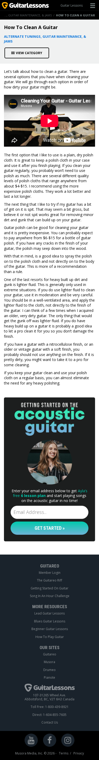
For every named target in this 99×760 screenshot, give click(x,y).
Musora (49, 662)
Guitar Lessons (71, 5)
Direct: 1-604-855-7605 (49, 715)
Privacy (78, 753)
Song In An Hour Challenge (49, 596)
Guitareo (49, 654)
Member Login (49, 573)
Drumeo (49, 670)
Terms (63, 753)
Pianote (49, 677)
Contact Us (49, 722)
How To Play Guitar (49, 637)
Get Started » (50, 528)
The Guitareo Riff (49, 580)
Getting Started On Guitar (49, 588)
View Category (29, 53)
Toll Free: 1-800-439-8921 (50, 707)
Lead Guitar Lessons (49, 613)
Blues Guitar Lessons (49, 621)
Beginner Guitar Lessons (49, 629)
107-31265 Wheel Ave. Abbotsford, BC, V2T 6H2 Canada (49, 697)
